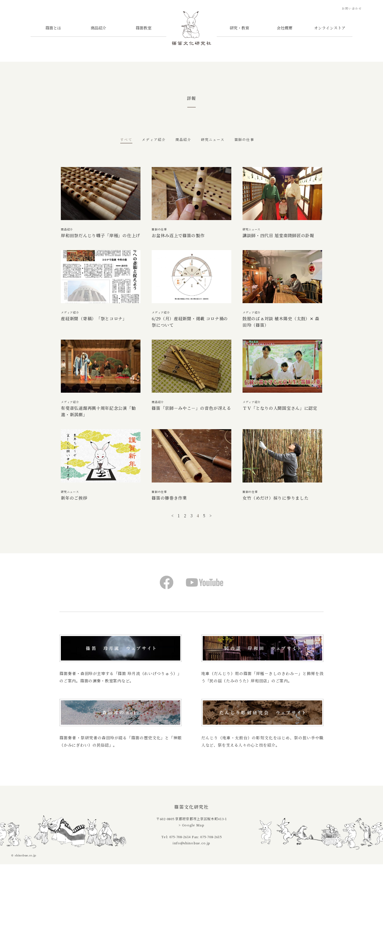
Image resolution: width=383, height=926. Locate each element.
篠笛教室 (143, 28)
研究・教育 (239, 28)
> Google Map (191, 825)
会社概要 (284, 28)
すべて (126, 140)
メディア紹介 (154, 140)
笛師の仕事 (244, 140)
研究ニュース (213, 140)
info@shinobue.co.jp (191, 843)
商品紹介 (98, 28)
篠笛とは (53, 28)
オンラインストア (329, 28)
